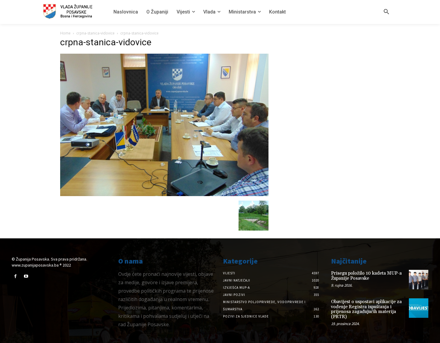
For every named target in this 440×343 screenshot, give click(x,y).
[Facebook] (15, 276)
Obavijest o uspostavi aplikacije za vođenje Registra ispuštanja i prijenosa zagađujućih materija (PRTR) (366, 309)
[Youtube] (26, 276)
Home (65, 33)
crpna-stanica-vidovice (95, 33)
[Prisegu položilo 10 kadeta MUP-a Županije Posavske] (418, 279)
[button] (386, 12)
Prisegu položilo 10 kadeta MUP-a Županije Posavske (366, 275)
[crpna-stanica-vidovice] (164, 194)
